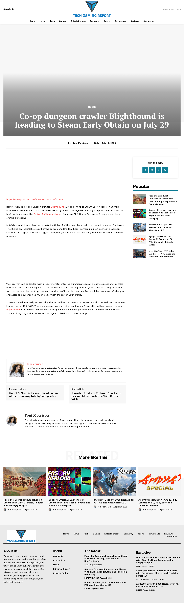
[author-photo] (5, 509)
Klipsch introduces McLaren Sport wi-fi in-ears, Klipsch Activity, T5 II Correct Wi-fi (96, 396)
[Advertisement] (66, 177)
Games (87, 589)
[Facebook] (145, 170)
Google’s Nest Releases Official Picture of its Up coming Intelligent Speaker (34, 394)
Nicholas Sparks (14, 509)
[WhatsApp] (165, 170)
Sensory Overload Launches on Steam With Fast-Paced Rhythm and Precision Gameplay (162, 214)
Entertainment (91, 578)
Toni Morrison (80, 143)
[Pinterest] (158, 170)
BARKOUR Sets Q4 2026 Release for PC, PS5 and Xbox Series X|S (160, 227)
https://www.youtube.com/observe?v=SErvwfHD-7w (34, 199)
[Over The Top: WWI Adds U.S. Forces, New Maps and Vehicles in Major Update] (139, 253)
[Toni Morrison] (13, 420)
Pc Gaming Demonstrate (47, 214)
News (92, 107)
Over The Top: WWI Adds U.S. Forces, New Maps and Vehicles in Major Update (162, 254)
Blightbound (57, 206)
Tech (86, 565)
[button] (9, 9)
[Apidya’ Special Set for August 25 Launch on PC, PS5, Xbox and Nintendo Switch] (139, 239)
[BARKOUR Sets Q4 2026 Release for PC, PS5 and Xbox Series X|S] (139, 227)
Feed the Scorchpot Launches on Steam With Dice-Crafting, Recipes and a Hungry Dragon (163, 200)
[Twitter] (152, 170)
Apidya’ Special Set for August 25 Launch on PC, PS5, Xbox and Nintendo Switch (161, 240)
